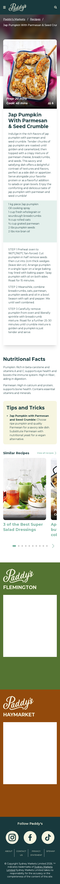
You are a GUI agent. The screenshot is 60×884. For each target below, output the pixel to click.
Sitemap (50, 851)
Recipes (35, 19)
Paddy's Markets (14, 19)
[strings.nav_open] (4, 7)
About (8, 851)
